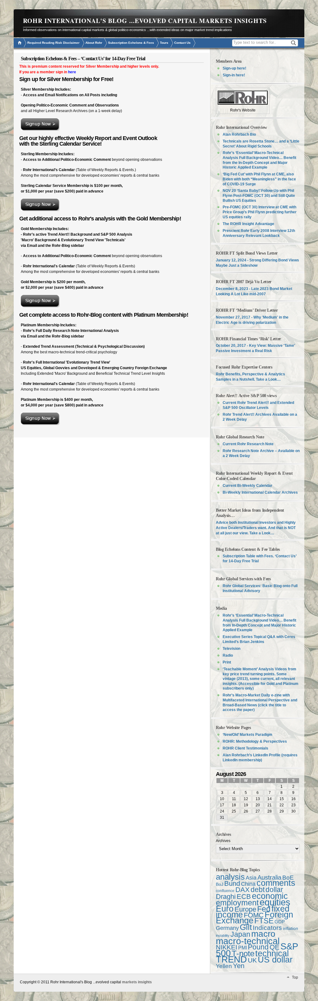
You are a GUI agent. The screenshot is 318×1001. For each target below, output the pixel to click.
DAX (242, 890)
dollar (274, 890)
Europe (245, 909)
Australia (269, 877)
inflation (290, 928)
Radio (228, 655)
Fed (263, 908)
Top (295, 977)
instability (222, 935)
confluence (225, 891)
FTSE (264, 921)
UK (252, 960)
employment (237, 902)
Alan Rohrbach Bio (239, 134)
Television (231, 648)
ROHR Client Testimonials (245, 748)
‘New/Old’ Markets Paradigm (247, 734)
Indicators (267, 927)
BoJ (219, 884)
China (248, 884)
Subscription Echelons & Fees (131, 42)
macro (263, 934)
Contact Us (182, 42)
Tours (164, 42)
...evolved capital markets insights (198, 20)
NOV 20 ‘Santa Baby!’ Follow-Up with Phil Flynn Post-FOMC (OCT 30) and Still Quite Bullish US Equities (259, 195)
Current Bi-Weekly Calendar (247, 485)
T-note (243, 953)
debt (258, 890)
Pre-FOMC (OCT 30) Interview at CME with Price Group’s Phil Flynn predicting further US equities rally (260, 212)
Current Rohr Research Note (248, 444)
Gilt (246, 927)
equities (275, 902)
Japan (240, 934)
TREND (231, 959)
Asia (251, 877)
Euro (225, 908)
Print (227, 662)
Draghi (226, 896)
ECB (244, 896)
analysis (230, 876)
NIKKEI (226, 947)
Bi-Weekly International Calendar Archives (260, 492)
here (72, 72)
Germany (227, 928)
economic (270, 896)
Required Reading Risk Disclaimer (53, 42)
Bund (232, 883)
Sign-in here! (234, 75)
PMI (242, 947)
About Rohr (93, 42)
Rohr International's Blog (75, 20)
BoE (288, 877)
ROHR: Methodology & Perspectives (255, 741)
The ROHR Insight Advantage (248, 224)
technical (272, 953)
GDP (280, 921)
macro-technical (247, 941)
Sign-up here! (234, 68)
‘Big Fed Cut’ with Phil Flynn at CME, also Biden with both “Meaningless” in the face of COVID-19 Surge (259, 179)
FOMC (254, 915)
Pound (258, 947)
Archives (223, 841)
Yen (238, 966)
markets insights (137, 982)
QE (274, 947)
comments (276, 883)
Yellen (224, 966)
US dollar (275, 959)
